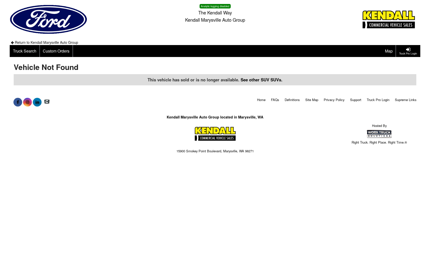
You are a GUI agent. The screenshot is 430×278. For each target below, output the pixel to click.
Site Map (311, 99)
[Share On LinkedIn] (37, 102)
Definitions (292, 99)
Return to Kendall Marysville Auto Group (46, 42)
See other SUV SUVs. (261, 80)
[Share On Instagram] (27, 102)
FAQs (275, 99)
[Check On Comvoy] (47, 102)
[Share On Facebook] (17, 102)
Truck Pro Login (378, 99)
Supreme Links (406, 99)
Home (261, 99)
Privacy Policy (334, 99)
